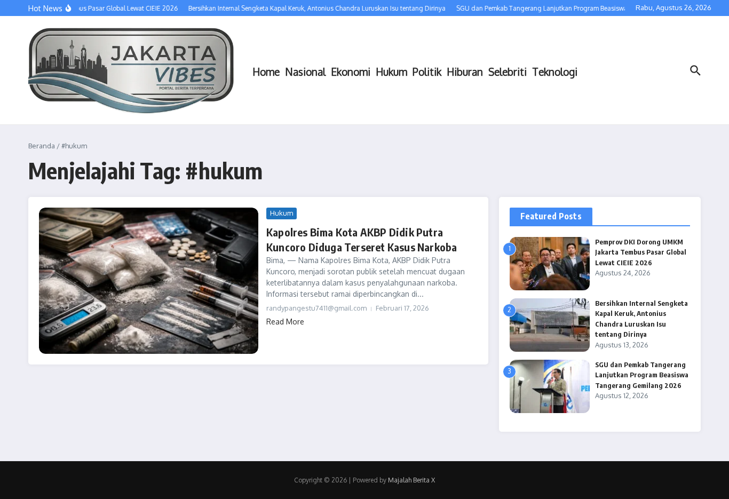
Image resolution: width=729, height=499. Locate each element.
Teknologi (554, 71)
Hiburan (465, 71)
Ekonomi (350, 71)
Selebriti (507, 71)
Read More (285, 321)
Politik (427, 71)
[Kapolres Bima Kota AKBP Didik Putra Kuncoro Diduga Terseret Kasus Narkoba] (148, 281)
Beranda (41, 145)
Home (266, 71)
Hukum (391, 71)
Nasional (305, 71)
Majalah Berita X (411, 480)
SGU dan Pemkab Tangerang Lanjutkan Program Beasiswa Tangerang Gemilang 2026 (641, 375)
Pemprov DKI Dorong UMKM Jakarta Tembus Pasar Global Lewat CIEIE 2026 (640, 252)
